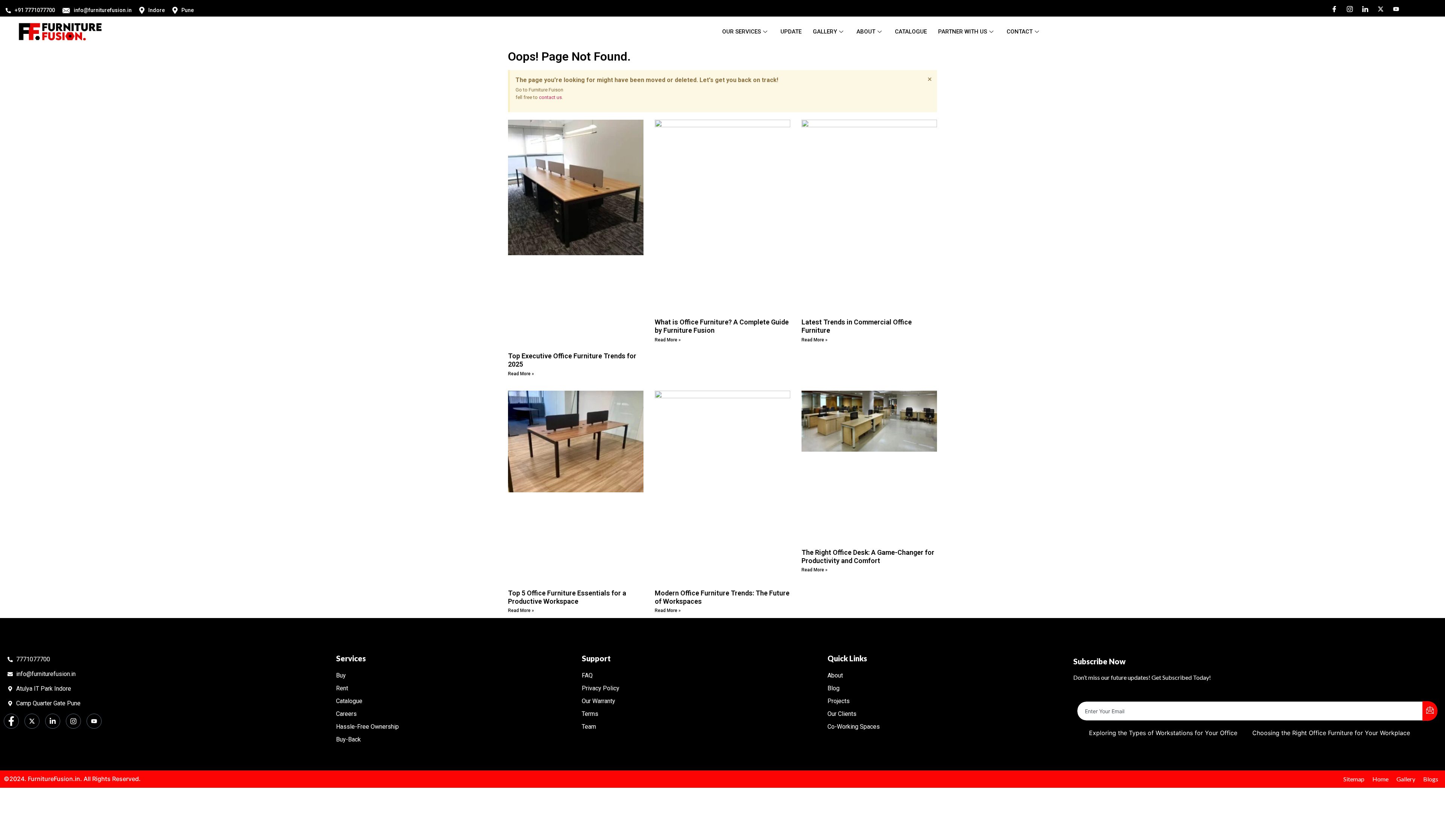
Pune (187, 10)
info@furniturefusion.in (103, 10)
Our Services (741, 31)
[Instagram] (1347, 8)
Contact (1020, 31)
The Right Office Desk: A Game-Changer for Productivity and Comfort (868, 556)
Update (791, 31)
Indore (156, 10)
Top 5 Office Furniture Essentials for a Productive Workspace (567, 597)
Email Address (1097, 695)
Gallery (825, 31)
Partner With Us (962, 31)
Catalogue (911, 31)
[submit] (1429, 711)
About (865, 31)
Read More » (521, 373)
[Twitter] (1378, 8)
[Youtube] (1393, 8)
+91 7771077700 (35, 10)
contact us (550, 97)
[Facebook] (1331, 8)
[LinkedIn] (1362, 8)
